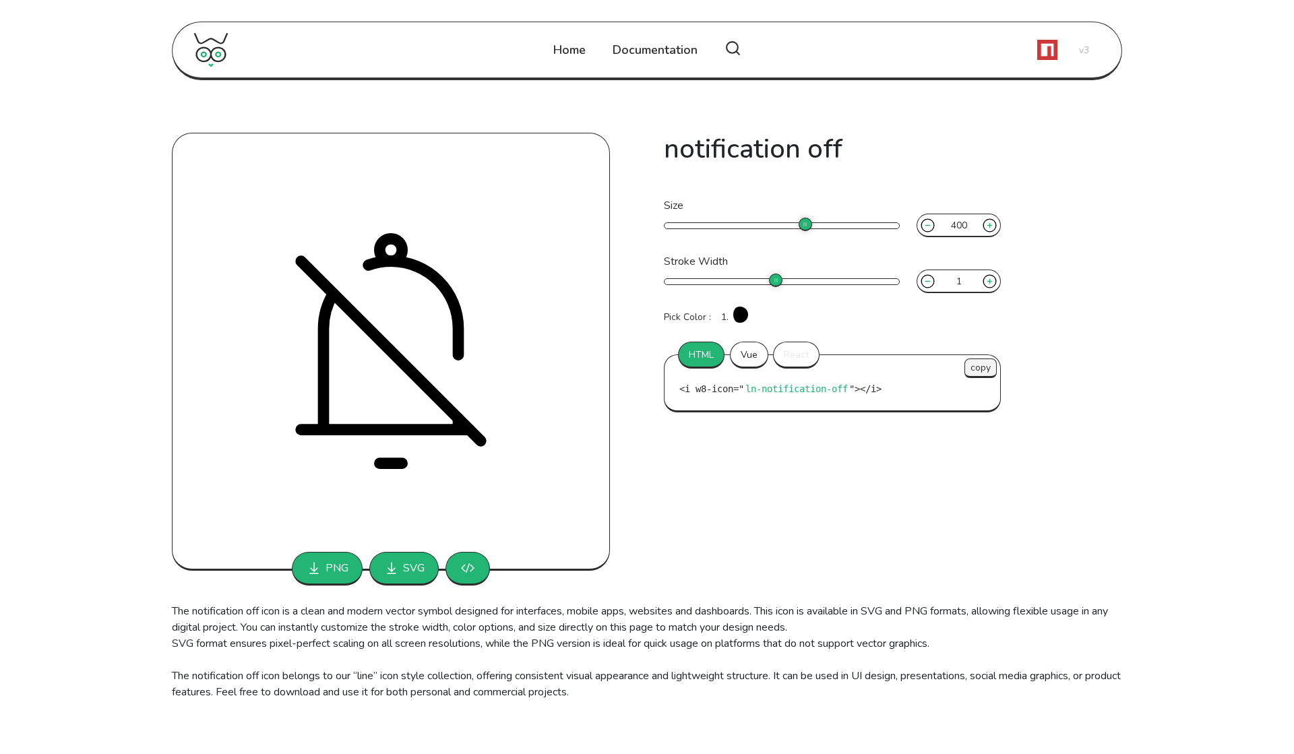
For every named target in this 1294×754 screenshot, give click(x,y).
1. (725, 317)
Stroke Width (696, 261)
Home (569, 50)
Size (673, 205)
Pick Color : (687, 317)
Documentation (655, 50)
